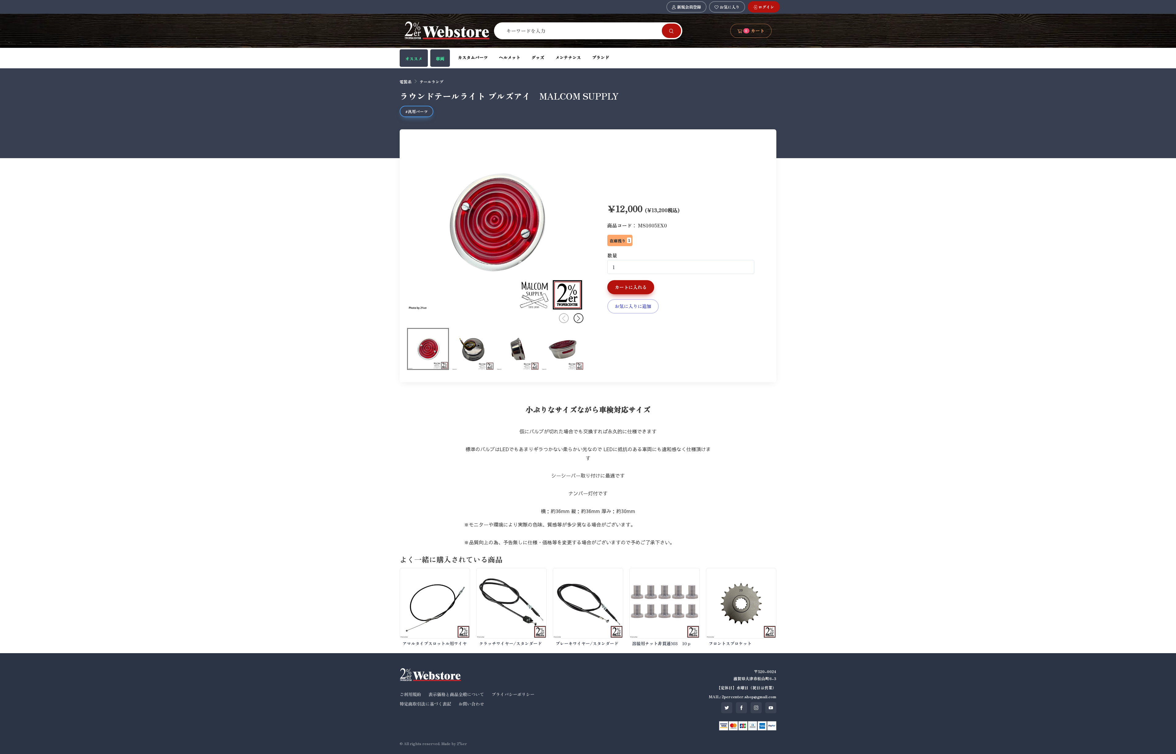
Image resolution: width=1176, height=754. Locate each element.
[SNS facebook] (741, 707)
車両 (440, 58)
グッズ (537, 57)
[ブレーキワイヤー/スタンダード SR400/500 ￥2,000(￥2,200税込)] (588, 603)
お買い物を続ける (566, 384)
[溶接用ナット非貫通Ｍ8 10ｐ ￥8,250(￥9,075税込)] (664, 603)
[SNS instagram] (756, 707)
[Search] (671, 31)
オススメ (413, 58)
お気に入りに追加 (633, 306)
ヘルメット (509, 57)
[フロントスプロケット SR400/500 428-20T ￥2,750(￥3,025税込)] (741, 603)
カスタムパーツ (473, 57)
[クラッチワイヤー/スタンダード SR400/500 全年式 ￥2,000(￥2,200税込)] (511, 603)
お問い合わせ (471, 704)
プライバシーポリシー (513, 694)
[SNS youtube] (770, 707)
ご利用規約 (410, 694)
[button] (578, 318)
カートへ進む (613, 384)
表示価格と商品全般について (456, 694)
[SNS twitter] (726, 707)
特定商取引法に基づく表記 (425, 704)
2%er (462, 743)
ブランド (600, 57)
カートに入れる (631, 287)
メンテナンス (568, 57)
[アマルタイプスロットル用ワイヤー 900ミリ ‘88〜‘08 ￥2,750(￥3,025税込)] (435, 603)
